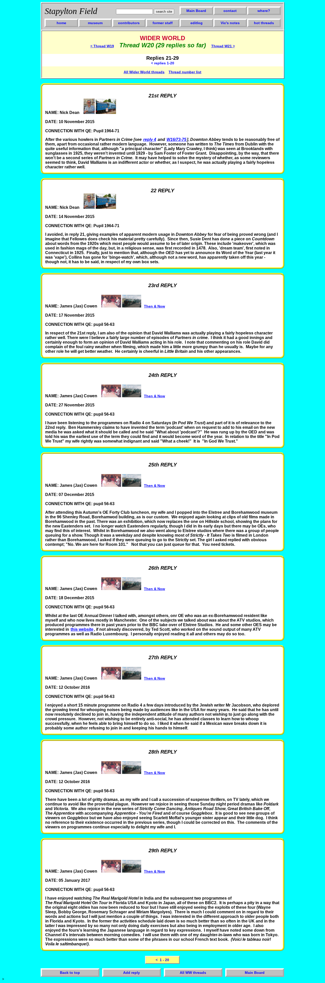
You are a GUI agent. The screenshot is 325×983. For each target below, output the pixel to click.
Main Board (196, 11)
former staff (163, 23)
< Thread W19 (102, 46)
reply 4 (149, 139)
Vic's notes (230, 23)
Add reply (131, 973)
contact (230, 11)
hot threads (264, 23)
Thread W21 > (223, 46)
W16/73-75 (176, 139)
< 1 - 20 (162, 960)
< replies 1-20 (162, 63)
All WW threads (193, 973)
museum (95, 23)
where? (263, 11)
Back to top (70, 973)
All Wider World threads (144, 72)
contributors (129, 23)
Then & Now (154, 306)
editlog (196, 23)
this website (82, 629)
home (61, 23)
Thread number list (185, 72)
